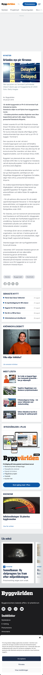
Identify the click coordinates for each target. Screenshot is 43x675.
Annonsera (6, 631)
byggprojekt (18, 277)
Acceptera (22, 659)
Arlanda (7, 277)
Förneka (21, 664)
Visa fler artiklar (8, 526)
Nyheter (5, 10)
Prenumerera (7, 628)
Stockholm (30, 277)
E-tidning (5, 624)
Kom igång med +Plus (21, 485)
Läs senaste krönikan (10, 364)
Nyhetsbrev (6, 620)
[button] (40, 638)
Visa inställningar (21, 670)
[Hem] (9, 4)
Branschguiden (27, 10)
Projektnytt (14, 10)
